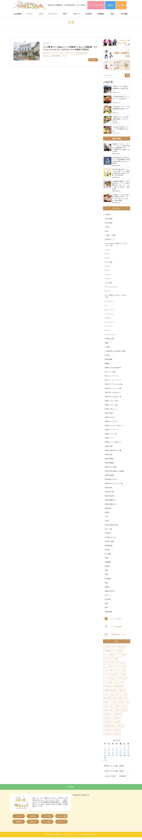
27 (117, 755)
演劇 (106, 558)
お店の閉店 (108, 218)
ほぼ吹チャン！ (110, 239)
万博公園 (118, 686)
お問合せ (33, 816)
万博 (107, 686)
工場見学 (108, 533)
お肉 (106, 231)
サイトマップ (61, 822)
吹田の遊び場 (109, 496)
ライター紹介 (47, 816)
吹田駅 (107, 714)
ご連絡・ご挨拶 (110, 235)
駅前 (117, 734)
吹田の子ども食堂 (111, 467)
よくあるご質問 (61, 816)
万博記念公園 (109, 338)
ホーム (19, 816)
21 (120, 753)
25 (109, 755)
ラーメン (108, 330)
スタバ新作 (108, 283)
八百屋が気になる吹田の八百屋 (115, 351)
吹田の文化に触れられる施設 (114, 471)
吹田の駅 (108, 508)
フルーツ (108, 318)
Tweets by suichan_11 (81, 795)
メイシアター (121, 678)
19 (113, 753)
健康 (106, 343)
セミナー (63, 53)
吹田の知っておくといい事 (114, 483)
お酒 (119, 651)
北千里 (107, 355)
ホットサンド (109, 322)
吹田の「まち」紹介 (111, 405)
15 (124, 751)
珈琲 (106, 570)
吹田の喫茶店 (109, 458)
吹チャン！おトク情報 (96, 5)
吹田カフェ (124, 702)
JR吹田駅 (109, 651)
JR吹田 (121, 647)
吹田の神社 (108, 487)
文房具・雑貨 (109, 541)
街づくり (77, 14)
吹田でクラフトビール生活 (114, 384)
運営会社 (33, 822)
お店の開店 (18, 14)
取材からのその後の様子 (113, 367)
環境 (106, 574)
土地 (80, 53)
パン (106, 305)
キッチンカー (120, 666)
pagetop (71, 787)
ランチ (108, 682)
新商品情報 (108, 545)
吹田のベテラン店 (111, 434)
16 (128, 751)
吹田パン (108, 706)
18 (109, 753)
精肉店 (107, 587)
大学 (106, 516)
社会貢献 (108, 578)
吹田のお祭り (109, 413)
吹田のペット (109, 438)
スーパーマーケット (111, 287)
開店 (117, 730)
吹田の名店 (108, 454)
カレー (107, 666)
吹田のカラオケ (110, 417)
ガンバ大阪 (108, 262)
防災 (112, 14)
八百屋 (107, 347)
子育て (65, 14)
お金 (44, 53)
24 (105, 755)
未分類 (107, 549)
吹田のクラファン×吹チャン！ (115, 425)
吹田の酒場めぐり (111, 500)
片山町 (107, 730)
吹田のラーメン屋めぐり (113, 442)
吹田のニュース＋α (111, 429)
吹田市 (108, 710)
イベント (29, 14)
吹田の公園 (108, 446)
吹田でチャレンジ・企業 (113, 388)
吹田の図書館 (109, 463)
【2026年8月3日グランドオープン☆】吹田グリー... (120, 99)
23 (128, 753)
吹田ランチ (121, 706)
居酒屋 (118, 714)
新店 (117, 722)
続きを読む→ (93, 60)
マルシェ (108, 678)
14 (120, 751)
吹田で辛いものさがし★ (113, 396)
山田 (107, 718)
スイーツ (108, 278)
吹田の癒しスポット (111, 479)
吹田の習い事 (109, 492)
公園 (122, 690)
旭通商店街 (109, 726)
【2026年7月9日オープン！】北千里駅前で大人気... (120, 129)
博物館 (107, 363)
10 (105, 751)
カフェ (107, 254)
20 (117, 753)
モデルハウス (71, 53)
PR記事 (107, 214)
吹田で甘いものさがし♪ (112, 392)
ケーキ (107, 270)
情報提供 (110, 5)
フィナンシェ (109, 314)
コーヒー (108, 274)
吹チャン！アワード (111, 376)
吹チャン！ (122, 694)
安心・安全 (108, 529)
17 (105, 753)
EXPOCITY (109, 647)
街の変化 (89, 14)
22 (124, 753)
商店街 (107, 512)
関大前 (107, 734)
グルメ (41, 14)
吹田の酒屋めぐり (111, 504)
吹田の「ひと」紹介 (111, 401)
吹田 (77, 53)
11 (109, 751)
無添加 (107, 566)
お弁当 (107, 227)
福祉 (106, 583)
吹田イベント (110, 702)
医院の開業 (108, 359)
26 (113, 755)
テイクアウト (109, 301)
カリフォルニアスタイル (53, 53)
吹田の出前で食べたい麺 (113, 450)
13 (117, 751)
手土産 (107, 722)
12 (113, 751)
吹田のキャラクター (111, 421)
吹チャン (108, 694)
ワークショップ (110, 334)
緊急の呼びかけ (110, 591)
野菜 (106, 603)
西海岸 (85, 53)
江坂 (120, 726)
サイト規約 (47, 822)
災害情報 (101, 14)
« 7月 (105, 760)
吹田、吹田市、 (120, 698)
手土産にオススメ (111, 537)
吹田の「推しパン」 (111, 409)
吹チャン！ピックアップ (113, 380)
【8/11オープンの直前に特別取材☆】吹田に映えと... (120, 88)
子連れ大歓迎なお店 (111, 525)
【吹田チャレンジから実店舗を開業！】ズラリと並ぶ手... (120, 119)
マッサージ (108, 326)
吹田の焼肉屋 (109, 475)
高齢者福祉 (108, 612)
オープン (108, 662)
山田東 (116, 718)
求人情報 (121, 5)
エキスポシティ (110, 658)
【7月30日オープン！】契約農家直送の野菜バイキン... (121, 109)
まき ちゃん (46, 56)
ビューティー (53, 14)
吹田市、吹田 (121, 710)
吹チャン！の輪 (110, 372)
